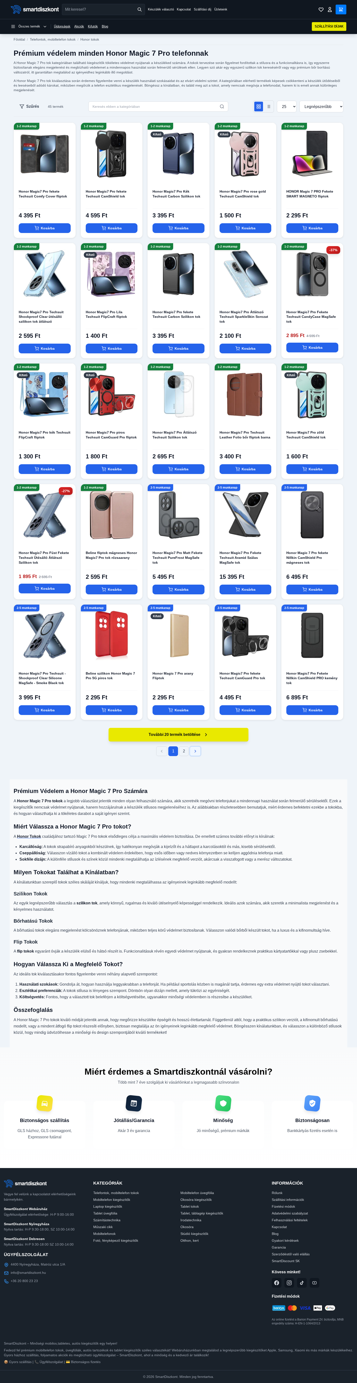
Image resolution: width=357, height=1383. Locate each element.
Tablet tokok (189, 1206)
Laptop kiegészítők (107, 1206)
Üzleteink (220, 9)
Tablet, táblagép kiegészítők (201, 1213)
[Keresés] (139, 9)
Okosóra (187, 1227)
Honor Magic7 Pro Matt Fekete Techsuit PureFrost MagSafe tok (178, 557)
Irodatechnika (190, 1220)
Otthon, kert (189, 1240)
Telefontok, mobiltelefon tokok (53, 39)
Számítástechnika (106, 1220)
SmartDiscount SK (286, 1261)
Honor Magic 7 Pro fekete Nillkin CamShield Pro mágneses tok (307, 557)
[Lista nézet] (268, 106)
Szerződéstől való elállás (291, 1254)
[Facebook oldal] (276, 1283)
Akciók (79, 26)
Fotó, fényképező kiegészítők (115, 1240)
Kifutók (93, 26)
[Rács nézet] (258, 106)
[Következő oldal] (195, 751)
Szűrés (32, 106)
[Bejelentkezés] (330, 9)
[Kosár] (341, 9)
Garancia (279, 1247)
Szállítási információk (288, 1200)
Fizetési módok (283, 1206)
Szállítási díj (202, 9)
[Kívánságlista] (321, 9)
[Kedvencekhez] (68, 176)
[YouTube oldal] (314, 1283)
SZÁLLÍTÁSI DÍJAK (329, 26)
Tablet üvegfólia (105, 1213)
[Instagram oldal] (289, 1283)
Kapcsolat (184, 9)
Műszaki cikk (103, 1227)
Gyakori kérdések (285, 1240)
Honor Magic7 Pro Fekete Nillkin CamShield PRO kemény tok (312, 678)
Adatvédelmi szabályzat (290, 1213)
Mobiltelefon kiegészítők (111, 1200)
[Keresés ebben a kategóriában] (222, 106)
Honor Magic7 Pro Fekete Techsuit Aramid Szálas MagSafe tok (240, 557)
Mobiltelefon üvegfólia (197, 1193)
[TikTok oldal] (302, 1283)
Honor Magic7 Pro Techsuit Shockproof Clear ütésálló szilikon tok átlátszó (41, 316)
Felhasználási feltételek (290, 1220)
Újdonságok (62, 26)
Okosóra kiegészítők (196, 1200)
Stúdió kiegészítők (194, 1234)
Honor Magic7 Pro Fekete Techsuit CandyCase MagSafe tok (311, 316)
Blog (105, 26)
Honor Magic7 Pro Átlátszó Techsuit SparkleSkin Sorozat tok (244, 316)
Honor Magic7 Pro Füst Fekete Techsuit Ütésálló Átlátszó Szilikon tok (44, 557)
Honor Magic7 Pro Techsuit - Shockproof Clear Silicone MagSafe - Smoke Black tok (42, 678)
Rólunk (277, 1193)
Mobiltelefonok (104, 1234)
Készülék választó (161, 9)
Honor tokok (89, 39)
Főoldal (19, 39)
